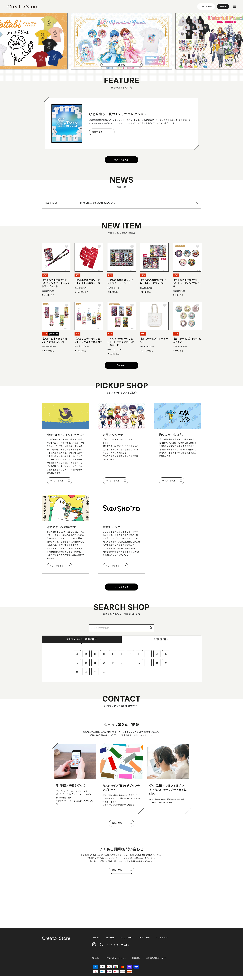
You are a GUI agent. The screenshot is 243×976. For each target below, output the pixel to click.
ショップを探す (121, 587)
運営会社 (96, 958)
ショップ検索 (207, 6)
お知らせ (96, 937)
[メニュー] (234, 6)
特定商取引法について (156, 958)
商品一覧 (110, 937)
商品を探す (121, 365)
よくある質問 (161, 937)
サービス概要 (143, 937)
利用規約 (136, 958)
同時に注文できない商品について (97, 202)
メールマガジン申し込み (118, 944)
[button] (102, 65)
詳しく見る (117, 823)
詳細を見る (97, 132)
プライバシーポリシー (116, 958)
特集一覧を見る (121, 159)
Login (223, 7)
